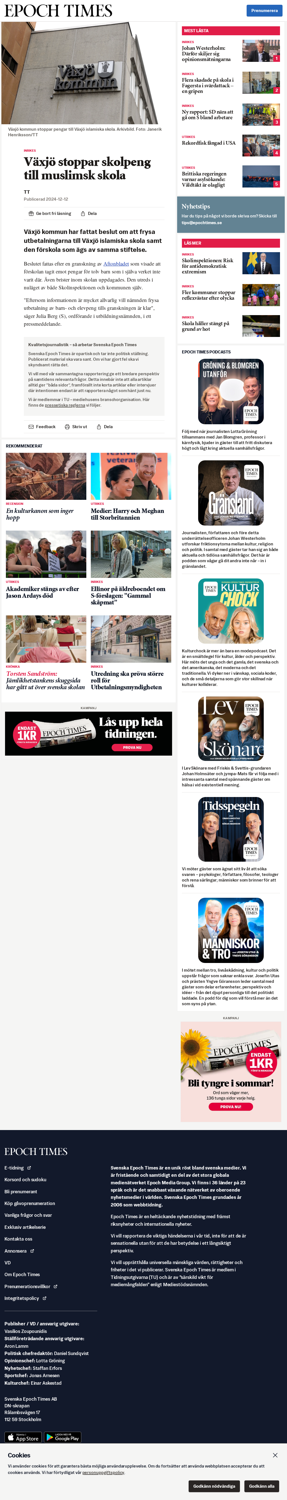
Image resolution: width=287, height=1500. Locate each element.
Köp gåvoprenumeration (29, 1203)
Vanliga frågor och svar (28, 1215)
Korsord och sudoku (25, 1179)
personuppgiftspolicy (103, 1472)
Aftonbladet (116, 263)
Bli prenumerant (20, 1191)
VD (7, 1262)
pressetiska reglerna (65, 405)
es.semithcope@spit (202, 222)
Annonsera (15, 1251)
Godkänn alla (261, 1486)
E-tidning (14, 1168)
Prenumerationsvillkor (27, 1286)
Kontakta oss (18, 1239)
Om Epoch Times (22, 1274)
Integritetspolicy (21, 1298)
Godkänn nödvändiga (214, 1486)
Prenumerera (264, 10)
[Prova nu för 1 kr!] (88, 734)
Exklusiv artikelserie (24, 1227)
